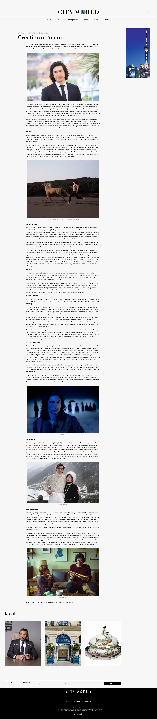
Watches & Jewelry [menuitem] (71, 20)
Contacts (69, 701)
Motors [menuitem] (86, 20)
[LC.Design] (78, 714)
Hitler (41, 544)
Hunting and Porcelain (103, 644)
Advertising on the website (82, 701)
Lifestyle (21, 33)
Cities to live (23, 645)
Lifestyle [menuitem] (107, 20)
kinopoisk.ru (48, 602)
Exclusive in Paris (63, 645)
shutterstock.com (57, 602)
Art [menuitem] (58, 20)
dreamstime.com (68, 602)
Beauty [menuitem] (96, 20)
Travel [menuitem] (49, 20)
